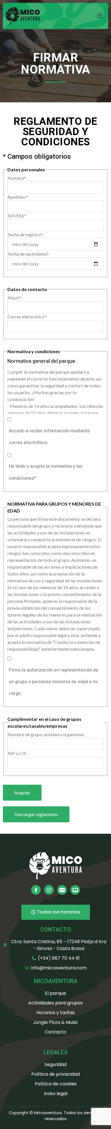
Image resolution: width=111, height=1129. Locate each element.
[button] (36, 814)
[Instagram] (49, 890)
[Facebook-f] (36, 890)
